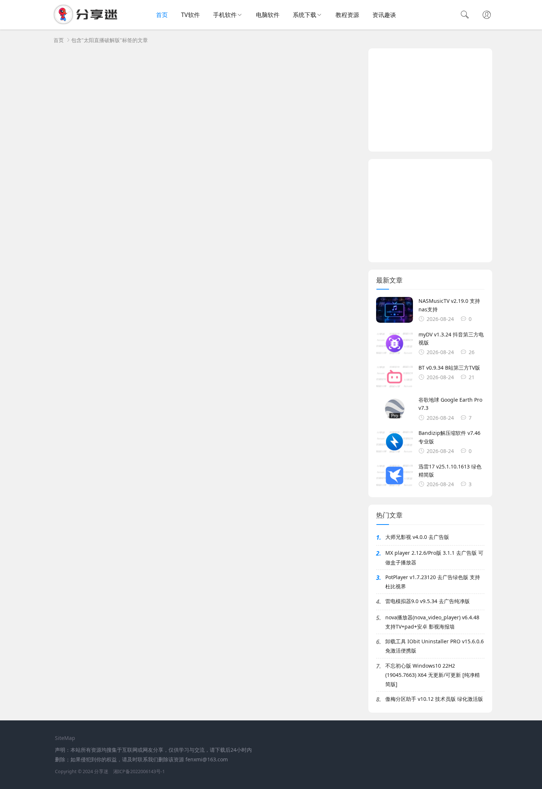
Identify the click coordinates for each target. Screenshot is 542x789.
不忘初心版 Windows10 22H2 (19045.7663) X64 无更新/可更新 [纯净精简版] (432, 675)
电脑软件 (267, 15)
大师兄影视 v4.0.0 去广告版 (417, 536)
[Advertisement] (430, 100)
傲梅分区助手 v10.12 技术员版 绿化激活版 (434, 698)
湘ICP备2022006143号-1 (139, 771)
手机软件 (225, 15)
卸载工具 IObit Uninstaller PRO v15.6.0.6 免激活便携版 (434, 646)
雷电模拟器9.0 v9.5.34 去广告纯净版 (427, 601)
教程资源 (347, 15)
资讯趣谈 (384, 15)
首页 (162, 15)
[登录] (487, 15)
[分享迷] (88, 22)
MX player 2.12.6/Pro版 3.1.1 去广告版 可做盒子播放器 (434, 557)
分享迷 (101, 771)
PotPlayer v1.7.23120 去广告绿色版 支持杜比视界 (432, 582)
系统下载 (304, 15)
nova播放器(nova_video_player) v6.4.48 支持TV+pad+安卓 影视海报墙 (432, 622)
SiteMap (65, 737)
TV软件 (190, 15)
